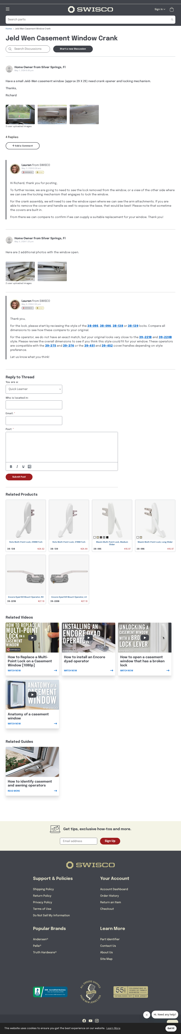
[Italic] (17, 466)
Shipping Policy (43, 889)
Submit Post (19, 477)
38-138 (118, 326)
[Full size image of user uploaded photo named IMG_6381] (84, 114)
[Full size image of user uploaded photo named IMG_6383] (20, 271)
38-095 (92, 326)
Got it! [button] (171, 1028)
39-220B (165, 337)
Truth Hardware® (45, 952)
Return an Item (110, 902)
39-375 (50, 345)
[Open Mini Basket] (172, 9)
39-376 (68, 345)
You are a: (12, 382)
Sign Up (110, 841)
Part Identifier (110, 939)
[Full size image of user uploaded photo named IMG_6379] (20, 114)
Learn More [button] (113, 1028)
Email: (9, 413)
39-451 (89, 345)
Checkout (107, 909)
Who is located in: (17, 398)
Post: (9, 429)
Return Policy (42, 895)
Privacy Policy (42, 902)
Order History (109, 895)
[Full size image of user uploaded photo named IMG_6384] (52, 271)
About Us (106, 952)
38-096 (105, 326)
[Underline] (23, 466)
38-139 (133, 326)
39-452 (107, 345)
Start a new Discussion (73, 49)
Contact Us (108, 945)
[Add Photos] (30, 466)
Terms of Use (42, 909)
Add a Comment (23, 146)
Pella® (37, 945)
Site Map (106, 959)
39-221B (145, 337)
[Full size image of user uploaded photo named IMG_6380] (52, 114)
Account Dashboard (114, 889)
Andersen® (40, 939)
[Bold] (11, 466)
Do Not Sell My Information (51, 915)
